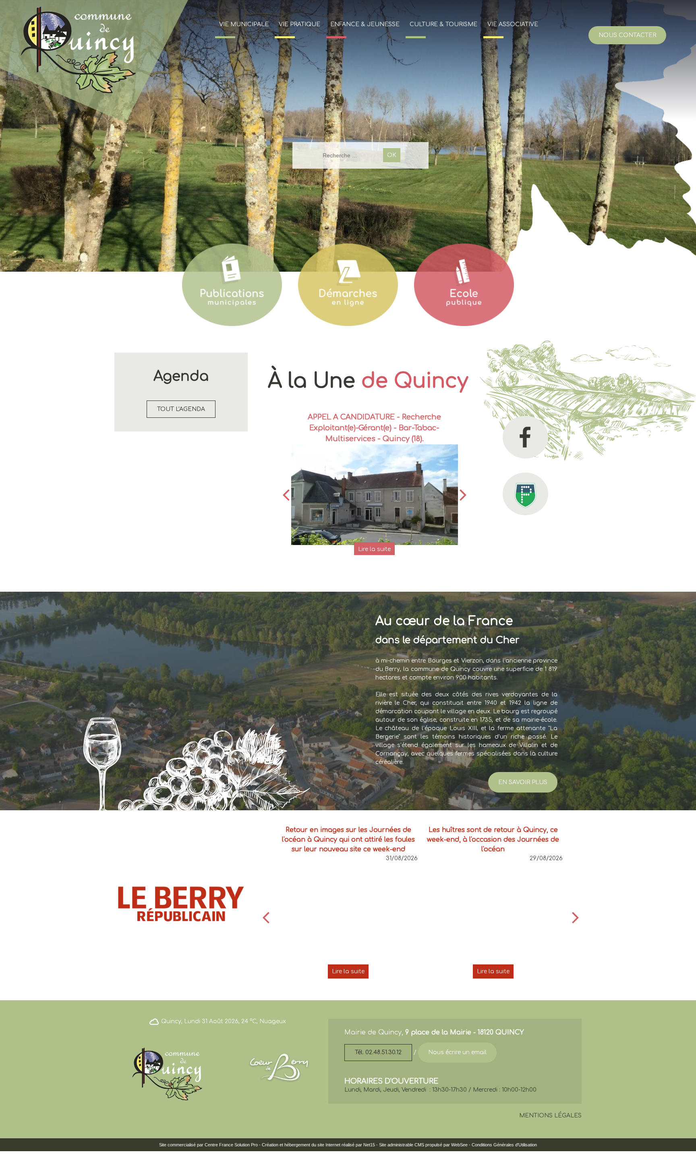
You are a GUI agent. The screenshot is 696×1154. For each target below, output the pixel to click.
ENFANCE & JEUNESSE (365, 24)
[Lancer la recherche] (391, 155)
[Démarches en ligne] (348, 285)
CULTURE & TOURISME (443, 24)
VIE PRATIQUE (299, 24)
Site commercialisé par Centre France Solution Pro (208, 1144)
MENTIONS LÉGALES (550, 1116)
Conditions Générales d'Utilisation (504, 1144)
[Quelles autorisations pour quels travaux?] (374, 478)
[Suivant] (463, 495)
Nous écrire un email (457, 1052)
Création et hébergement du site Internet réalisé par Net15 (318, 1144)
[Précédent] (286, 495)
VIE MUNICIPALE (244, 24)
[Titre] (232, 285)
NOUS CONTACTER (627, 35)
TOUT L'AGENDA (181, 409)
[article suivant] (576, 917)
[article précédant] (266, 917)
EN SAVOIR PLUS (522, 782)
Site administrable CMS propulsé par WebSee (423, 1144)
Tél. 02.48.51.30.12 (378, 1052)
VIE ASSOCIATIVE (512, 24)
